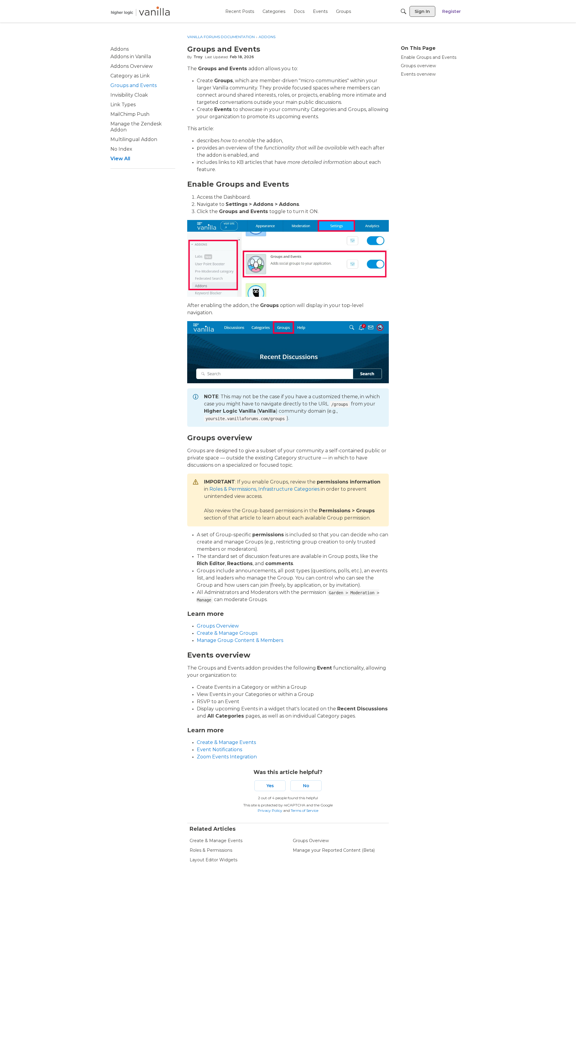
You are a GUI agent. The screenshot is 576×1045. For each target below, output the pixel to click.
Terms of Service (304, 810)
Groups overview (418, 65)
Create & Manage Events (226, 742)
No (306, 785)
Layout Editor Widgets (213, 860)
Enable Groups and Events (428, 57)
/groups (339, 404)
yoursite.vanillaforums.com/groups (245, 418)
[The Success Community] (140, 11)
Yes (270, 785)
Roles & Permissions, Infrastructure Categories (264, 489)
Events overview (418, 74)
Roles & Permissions (211, 850)
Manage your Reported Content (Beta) (334, 850)
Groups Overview (218, 626)
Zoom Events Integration (227, 757)
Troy (198, 57)
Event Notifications (219, 749)
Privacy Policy (270, 810)
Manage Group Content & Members (240, 640)
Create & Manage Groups (227, 633)
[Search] (403, 11)
